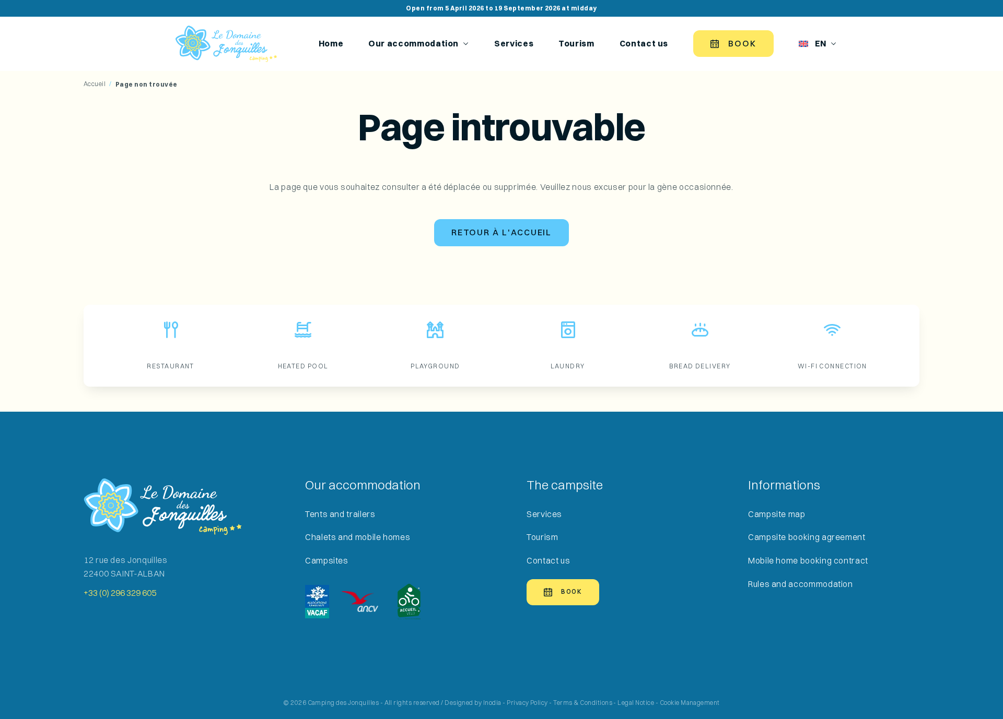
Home (331, 44)
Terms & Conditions (582, 702)
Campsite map (777, 514)
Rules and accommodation (800, 584)
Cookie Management (690, 702)
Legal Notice (635, 702)
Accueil (95, 84)
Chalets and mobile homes (357, 537)
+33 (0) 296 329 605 (120, 593)
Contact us (644, 44)
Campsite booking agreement (807, 537)
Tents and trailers (340, 514)
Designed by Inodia (473, 702)
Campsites (326, 561)
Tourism (576, 44)
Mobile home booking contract (808, 561)
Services (513, 44)
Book (742, 44)
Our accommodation (413, 44)
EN (820, 44)
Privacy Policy (527, 702)
